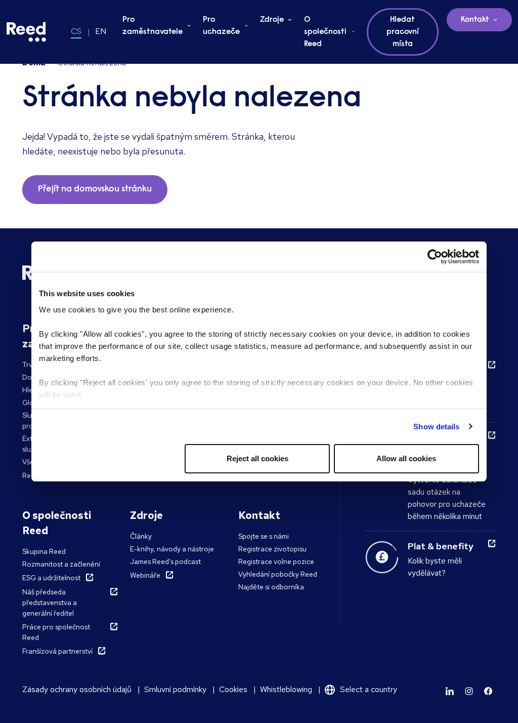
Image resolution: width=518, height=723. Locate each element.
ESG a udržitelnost (51, 577)
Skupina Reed (44, 551)
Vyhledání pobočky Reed (277, 574)
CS (76, 31)
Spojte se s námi (263, 536)
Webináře (145, 575)
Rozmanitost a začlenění (61, 564)
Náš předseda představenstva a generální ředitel (49, 602)
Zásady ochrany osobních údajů (77, 689)
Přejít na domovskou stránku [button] (95, 189)
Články (141, 536)
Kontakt (475, 20)
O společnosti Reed (325, 32)
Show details (436, 426)
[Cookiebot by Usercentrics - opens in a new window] (435, 256)
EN (100, 31)
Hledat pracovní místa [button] (402, 32)
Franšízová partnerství (57, 651)
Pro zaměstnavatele (152, 26)
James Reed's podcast (165, 561)
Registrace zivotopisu (272, 548)
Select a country (368, 689)
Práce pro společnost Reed (56, 632)
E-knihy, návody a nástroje (172, 548)
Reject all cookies (257, 458)
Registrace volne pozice (276, 561)
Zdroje (272, 20)
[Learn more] (449, 691)
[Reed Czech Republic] (26, 32)
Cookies (233, 689)
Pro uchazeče (221, 26)
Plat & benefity (440, 546)
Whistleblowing (286, 689)
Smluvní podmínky (175, 689)
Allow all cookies (406, 458)
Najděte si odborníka (271, 586)
